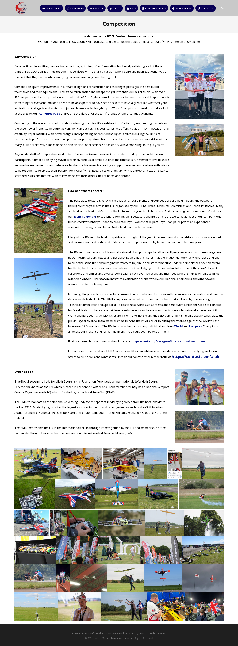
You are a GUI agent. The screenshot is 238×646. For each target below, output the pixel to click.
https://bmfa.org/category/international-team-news (169, 341)
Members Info (184, 8)
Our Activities (53, 8)
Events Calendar (85, 217)
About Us (98, 8)
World (178, 326)
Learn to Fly (77, 8)
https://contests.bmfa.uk (195, 356)
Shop (133, 8)
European (195, 326)
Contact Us (207, 8)
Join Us (117, 8)
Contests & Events (155, 8)
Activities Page (49, 114)
